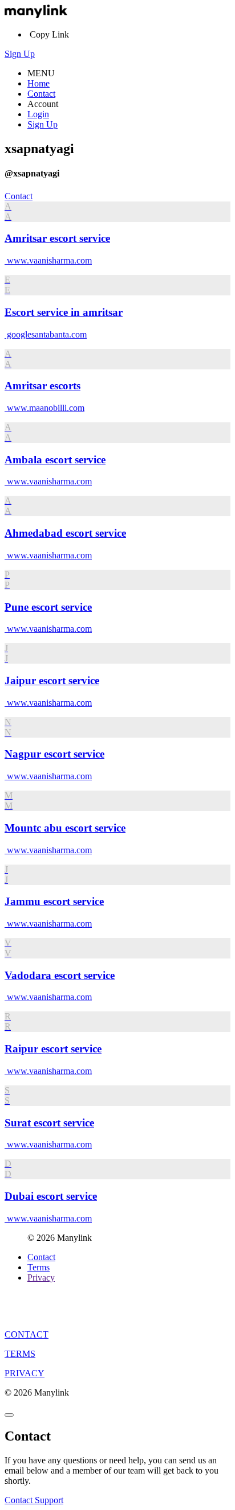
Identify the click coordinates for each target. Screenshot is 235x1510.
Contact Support (34, 1500)
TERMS (20, 1354)
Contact (41, 93)
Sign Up (20, 54)
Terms (38, 1267)
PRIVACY (24, 1373)
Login (38, 114)
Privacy (41, 1277)
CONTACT (26, 1334)
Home (38, 83)
